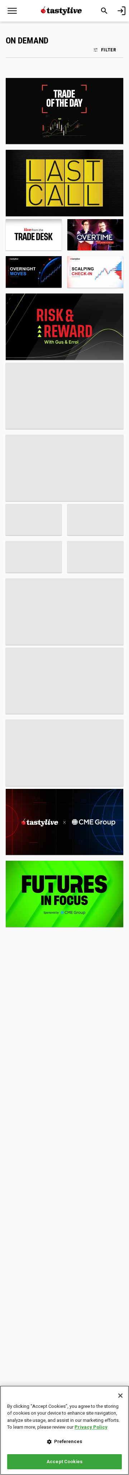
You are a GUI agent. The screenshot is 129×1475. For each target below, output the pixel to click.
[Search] (104, 10)
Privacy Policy (91, 1427)
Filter (108, 49)
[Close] (120, 1396)
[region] (64, 1430)
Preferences (68, 1441)
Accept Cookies (64, 1461)
